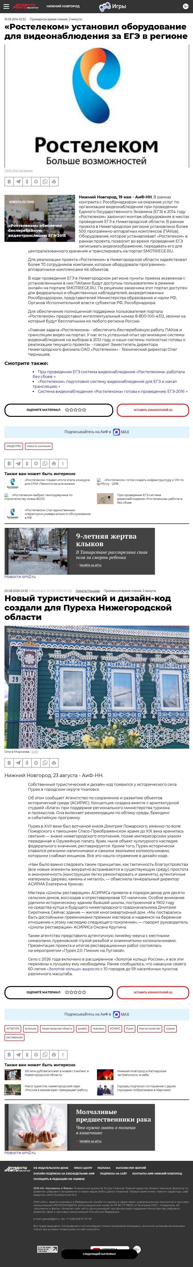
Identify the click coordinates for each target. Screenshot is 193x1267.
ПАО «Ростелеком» (18, 170)
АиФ (35, 751)
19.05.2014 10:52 (15, 19)
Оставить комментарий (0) (153, 410)
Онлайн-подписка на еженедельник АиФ (64, 1173)
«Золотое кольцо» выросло (74, 969)
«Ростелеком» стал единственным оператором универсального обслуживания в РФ (58, 513)
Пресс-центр (83, 1168)
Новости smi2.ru (20, 576)
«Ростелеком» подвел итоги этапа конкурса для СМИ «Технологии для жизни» (57, 481)
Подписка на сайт (113, 1173)
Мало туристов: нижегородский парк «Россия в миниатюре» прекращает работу (56, 1088)
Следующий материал (99, 1254)
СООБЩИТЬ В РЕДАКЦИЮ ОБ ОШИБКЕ (59, 1179)
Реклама (103, 1168)
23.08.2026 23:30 (16, 591)
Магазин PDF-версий (131, 1168)
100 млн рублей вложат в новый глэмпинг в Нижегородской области (57, 1073)
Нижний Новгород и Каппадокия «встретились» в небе (141, 1073)
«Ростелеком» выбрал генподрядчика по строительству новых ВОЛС (38, 497)
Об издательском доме (50, 1168)
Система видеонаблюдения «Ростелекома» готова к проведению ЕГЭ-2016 (111, 391)
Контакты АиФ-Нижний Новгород (157, 1173)
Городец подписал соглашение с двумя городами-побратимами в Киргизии (146, 1088)
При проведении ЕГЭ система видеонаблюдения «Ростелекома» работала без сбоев (149, 498)
